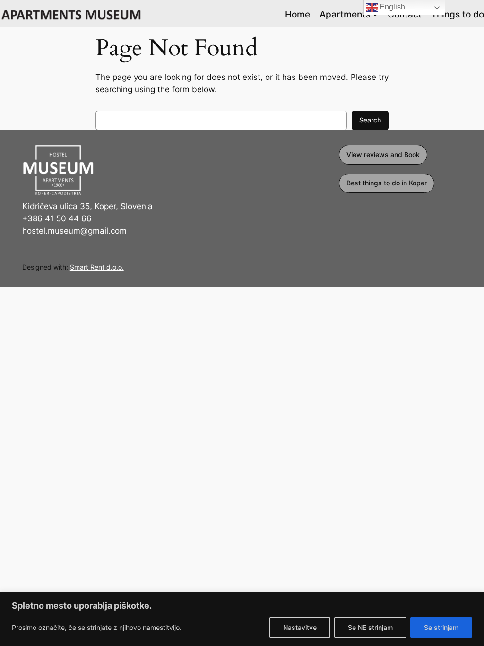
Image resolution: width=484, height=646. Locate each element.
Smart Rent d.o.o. (97, 267)
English (391, 7)
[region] (242, 619)
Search (370, 120)
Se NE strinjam (370, 627)
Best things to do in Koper (386, 183)
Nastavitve (300, 627)
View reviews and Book (383, 154)
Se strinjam (441, 627)
